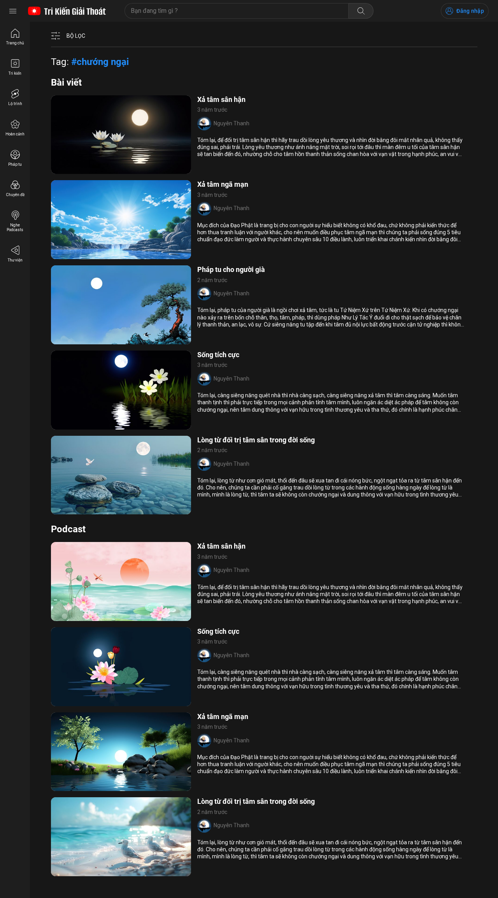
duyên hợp (94, 254)
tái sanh (98, 339)
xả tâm (65, 169)
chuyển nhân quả (77, 424)
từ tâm (64, 510)
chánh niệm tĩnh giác (93, 871)
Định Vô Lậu (70, 339)
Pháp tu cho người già (231, 269)
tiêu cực (66, 701)
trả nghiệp (117, 701)
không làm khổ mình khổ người (93, 786)
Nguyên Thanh (231, 123)
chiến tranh (115, 616)
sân (107, 169)
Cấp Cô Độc (114, 510)
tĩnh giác (86, 510)
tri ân (116, 254)
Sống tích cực (218, 355)
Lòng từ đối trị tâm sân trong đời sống (256, 440)
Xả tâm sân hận (221, 99)
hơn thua (67, 254)
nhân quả (88, 169)
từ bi (61, 616)
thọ (115, 339)
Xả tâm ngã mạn (222, 184)
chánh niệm (84, 616)
